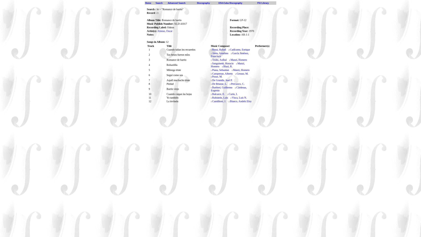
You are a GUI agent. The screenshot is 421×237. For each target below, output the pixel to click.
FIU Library (263, 3)
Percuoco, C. (238, 83)
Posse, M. (217, 76)
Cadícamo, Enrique (240, 49)
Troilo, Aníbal (219, 59)
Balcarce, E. (218, 94)
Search (159, 3)
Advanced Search (177, 3)
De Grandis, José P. (222, 80)
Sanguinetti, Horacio (223, 63)
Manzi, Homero (239, 59)
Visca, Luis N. (239, 97)
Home (148, 3)
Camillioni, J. (219, 101)
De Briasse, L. (219, 83)
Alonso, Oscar (164, 31)
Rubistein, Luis (220, 97)
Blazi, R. (228, 66)
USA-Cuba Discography (230, 3)
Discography (203, 3)
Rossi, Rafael (219, 49)
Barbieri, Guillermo (222, 87)
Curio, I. (233, 94)
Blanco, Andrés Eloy (241, 101)
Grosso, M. (242, 73)
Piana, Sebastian (220, 70)
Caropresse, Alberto (222, 73)
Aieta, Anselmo (220, 53)
